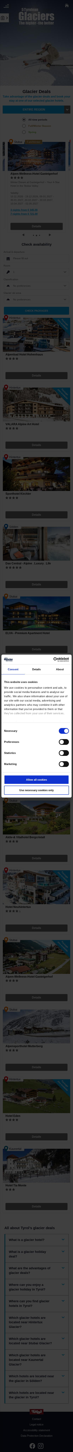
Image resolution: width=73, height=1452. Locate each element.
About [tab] (60, 669)
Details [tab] (36, 669)
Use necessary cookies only (36, 790)
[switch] (64, 742)
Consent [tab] (13, 669)
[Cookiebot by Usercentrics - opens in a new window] (53, 659)
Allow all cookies (36, 779)
